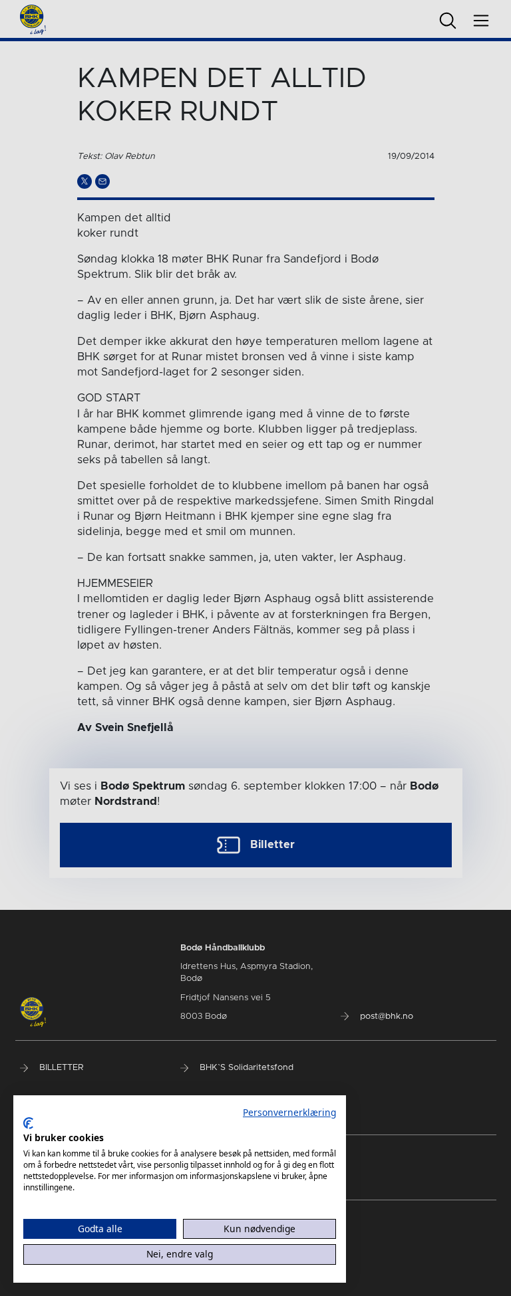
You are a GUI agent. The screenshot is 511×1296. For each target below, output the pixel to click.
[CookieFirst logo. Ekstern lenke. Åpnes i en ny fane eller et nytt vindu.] (28, 1123)
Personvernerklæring (289, 1112)
